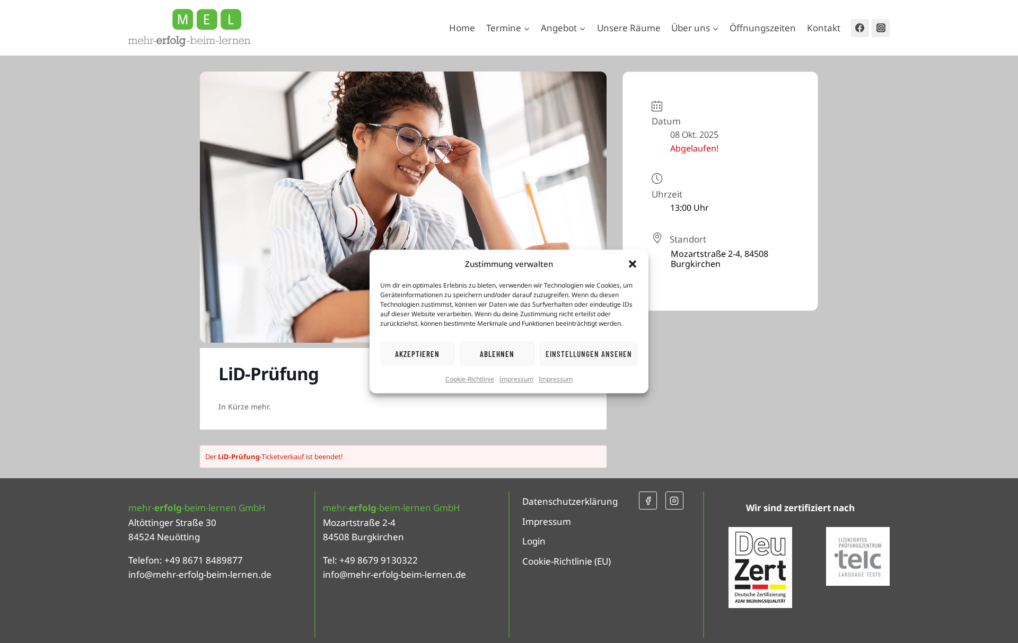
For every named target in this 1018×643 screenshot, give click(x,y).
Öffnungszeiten (763, 28)
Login (534, 541)
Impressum (516, 378)
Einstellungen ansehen (589, 354)
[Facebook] (860, 28)
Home (462, 28)
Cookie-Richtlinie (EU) (566, 561)
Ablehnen (497, 354)
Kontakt (823, 28)
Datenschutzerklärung (570, 501)
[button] (632, 263)
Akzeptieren (417, 354)
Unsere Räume (629, 28)
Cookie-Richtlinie (469, 378)
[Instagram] (881, 28)
